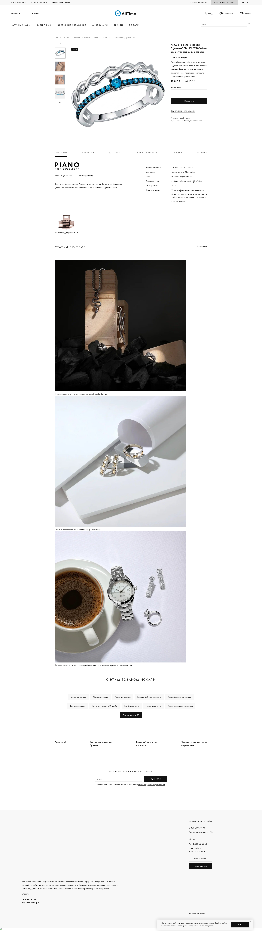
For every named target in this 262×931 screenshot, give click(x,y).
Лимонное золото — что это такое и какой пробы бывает (81, 393)
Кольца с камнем (122, 696)
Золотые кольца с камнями (180, 706)
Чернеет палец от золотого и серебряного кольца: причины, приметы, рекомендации (93, 665)
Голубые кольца (131, 706)
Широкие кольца (77, 706)
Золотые (96, 38)
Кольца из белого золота (149, 696)
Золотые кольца (78, 696)
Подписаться (156, 778)
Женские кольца (100, 696)
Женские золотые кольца (179, 696)
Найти (249, 24)
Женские (86, 38)
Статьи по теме (70, 247)
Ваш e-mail (176, 87)
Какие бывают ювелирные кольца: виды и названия (78, 529)
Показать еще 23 (131, 715)
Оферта (25, 893)
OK (239, 924)
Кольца (58, 38)
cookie (211, 923)
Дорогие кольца (153, 706)
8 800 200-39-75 (19, 2)
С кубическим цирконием (124, 38)
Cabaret (76, 38)
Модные (106, 38)
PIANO (67, 38)
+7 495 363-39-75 (39, 2)
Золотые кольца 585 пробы (104, 706)
